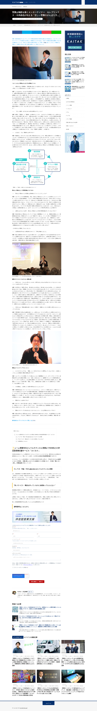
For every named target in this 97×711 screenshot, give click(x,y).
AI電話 (67, 98)
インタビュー (21, 18)
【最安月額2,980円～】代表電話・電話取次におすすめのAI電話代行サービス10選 (77, 73)
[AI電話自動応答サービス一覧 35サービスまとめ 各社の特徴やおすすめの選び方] (68, 89)
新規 (38, 18)
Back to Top (48, 703)
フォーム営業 (15, 656)
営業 (31, 18)
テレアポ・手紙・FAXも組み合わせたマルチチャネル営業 (29, 436)
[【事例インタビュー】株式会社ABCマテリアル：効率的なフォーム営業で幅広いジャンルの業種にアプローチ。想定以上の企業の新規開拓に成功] (15, 609)
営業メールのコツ (70, 125)
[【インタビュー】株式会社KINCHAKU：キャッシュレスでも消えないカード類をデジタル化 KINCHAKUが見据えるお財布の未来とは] (15, 618)
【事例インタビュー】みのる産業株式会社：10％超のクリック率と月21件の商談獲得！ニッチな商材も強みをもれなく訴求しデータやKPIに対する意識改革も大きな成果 (73, 662)
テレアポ (68, 115)
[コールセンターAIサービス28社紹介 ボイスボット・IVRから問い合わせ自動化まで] (68, 60)
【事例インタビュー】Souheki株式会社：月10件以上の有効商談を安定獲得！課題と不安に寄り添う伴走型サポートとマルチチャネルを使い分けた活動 (48, 690)
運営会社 (25, 6)
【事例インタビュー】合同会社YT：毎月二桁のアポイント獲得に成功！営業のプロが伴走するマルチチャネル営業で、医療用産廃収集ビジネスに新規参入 (48, 661)
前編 (45, 42)
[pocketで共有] (46, 32)
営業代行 (28, 656)
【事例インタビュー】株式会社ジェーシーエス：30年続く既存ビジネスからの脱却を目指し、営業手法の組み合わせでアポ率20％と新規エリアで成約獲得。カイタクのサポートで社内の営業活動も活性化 (23, 691)
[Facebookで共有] (17, 32)
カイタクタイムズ (23, 708)
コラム (67, 112)
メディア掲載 (69, 119)
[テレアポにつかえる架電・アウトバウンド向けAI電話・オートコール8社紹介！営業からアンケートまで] (68, 82)
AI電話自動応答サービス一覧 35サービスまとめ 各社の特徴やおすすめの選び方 (78, 88)
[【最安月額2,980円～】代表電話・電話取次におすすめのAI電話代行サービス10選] (68, 74)
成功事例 (33, 18)
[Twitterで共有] (27, 32)
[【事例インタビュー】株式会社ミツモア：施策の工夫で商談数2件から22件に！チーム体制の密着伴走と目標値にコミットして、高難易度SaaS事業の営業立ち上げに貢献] (15, 627)
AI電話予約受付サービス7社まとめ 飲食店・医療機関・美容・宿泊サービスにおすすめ (78, 66)
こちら (33, 420)
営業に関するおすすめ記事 (71, 122)
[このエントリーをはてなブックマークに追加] (37, 32)
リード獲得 (25, 656)
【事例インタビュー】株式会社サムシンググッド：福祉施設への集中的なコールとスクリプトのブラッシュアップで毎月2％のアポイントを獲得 (73, 690)
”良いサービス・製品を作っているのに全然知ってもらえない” (30, 439)
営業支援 (32, 656)
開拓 (40, 18)
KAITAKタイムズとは (16, 6)
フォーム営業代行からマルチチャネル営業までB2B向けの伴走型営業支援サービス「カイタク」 (34, 434)
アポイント (28, 18)
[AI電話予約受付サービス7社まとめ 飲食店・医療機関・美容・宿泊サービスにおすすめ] (68, 67)
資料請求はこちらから (21, 441)
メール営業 (20, 656)
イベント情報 (69, 105)
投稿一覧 (30, 591)
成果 (36, 18)
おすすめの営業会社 (70, 101)
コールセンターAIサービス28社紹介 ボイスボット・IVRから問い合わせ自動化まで (78, 59)
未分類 (67, 129)
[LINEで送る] (56, 32)
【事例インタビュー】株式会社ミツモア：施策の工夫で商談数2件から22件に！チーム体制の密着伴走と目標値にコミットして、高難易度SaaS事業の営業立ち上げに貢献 (23, 662)
